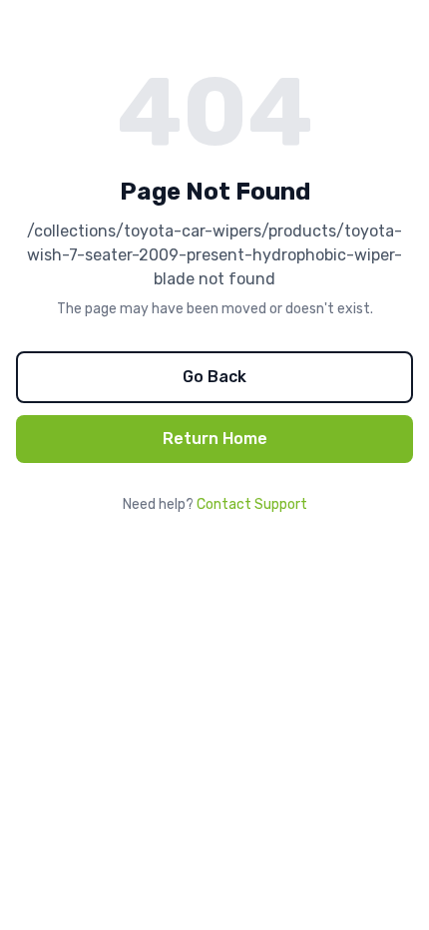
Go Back (214, 376)
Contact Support (252, 504)
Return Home (215, 438)
